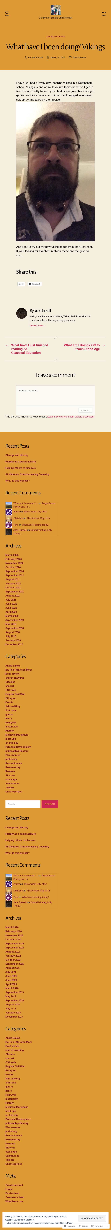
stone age (11, 779)
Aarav (16, 511)
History (9, 730)
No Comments (79, 57)
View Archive (38, 325)
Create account (14, 1185)
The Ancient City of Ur (35, 511)
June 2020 (11, 608)
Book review (12, 673)
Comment (85, 410)
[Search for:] (22, 804)
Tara (15, 525)
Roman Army (12, 767)
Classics (10, 682)
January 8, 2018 (57, 57)
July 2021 (10, 599)
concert (9, 686)
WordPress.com (14, 1201)
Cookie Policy (66, 1223)
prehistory (11, 759)
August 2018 (12, 632)
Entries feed (12, 1193)
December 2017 (14, 644)
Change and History (16, 455)
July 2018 (10, 636)
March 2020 (11, 616)
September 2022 (14, 575)
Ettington (10, 698)
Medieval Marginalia (16, 734)
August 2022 (12, 579)
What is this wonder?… (25, 503)
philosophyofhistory (16, 751)
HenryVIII (10, 722)
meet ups (10, 738)
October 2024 (13, 567)
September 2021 (14, 591)
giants (9, 714)
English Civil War (15, 694)
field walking (12, 706)
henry (8, 718)
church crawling (14, 678)
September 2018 (14, 628)
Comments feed (14, 1197)
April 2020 (11, 612)
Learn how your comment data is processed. (70, 416)
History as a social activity (20, 461)
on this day (11, 743)
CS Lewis (10, 690)
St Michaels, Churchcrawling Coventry (27, 474)
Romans (10, 771)
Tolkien (9, 787)
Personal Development (18, 747)
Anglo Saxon (12, 665)
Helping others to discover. (20, 468)
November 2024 (14, 563)
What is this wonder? (17, 480)
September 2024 (14, 571)
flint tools (10, 710)
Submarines (12, 783)
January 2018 (13, 640)
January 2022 (13, 583)
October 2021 (13, 587)
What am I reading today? (35, 525)
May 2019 (10, 624)
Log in (8, 1189)
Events (9, 702)
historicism (11, 726)
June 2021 (11, 603)
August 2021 (12, 595)
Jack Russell (37, 57)
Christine (18, 518)
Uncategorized (55, 36)
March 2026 (11, 555)
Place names (12, 755)
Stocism (10, 775)
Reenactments (13, 763)
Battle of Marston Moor (18, 669)
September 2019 (14, 620)
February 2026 (13, 559)
